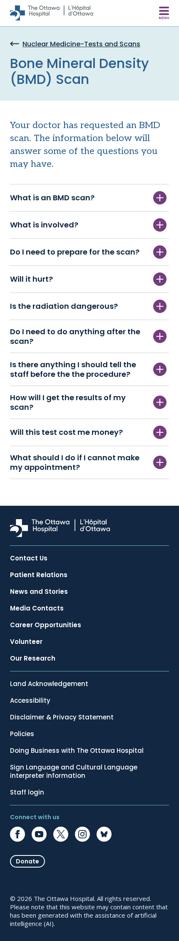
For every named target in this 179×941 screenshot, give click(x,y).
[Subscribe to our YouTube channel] (39, 834)
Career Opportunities (45, 625)
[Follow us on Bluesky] (104, 834)
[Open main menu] (164, 13)
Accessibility (30, 700)
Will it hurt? (31, 279)
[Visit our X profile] (60, 834)
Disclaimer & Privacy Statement (62, 717)
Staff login (27, 792)
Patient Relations (38, 575)
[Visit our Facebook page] (17, 834)
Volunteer (26, 642)
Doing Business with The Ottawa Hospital (77, 751)
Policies (22, 734)
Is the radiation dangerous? (64, 306)
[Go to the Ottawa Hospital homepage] (51, 12)
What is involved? (45, 224)
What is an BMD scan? (52, 197)
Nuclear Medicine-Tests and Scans (81, 44)
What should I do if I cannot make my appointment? (74, 462)
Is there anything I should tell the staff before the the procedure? (73, 369)
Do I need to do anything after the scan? (75, 336)
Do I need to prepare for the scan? (74, 252)
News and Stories (39, 592)
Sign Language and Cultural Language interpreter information (73, 771)
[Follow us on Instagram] (82, 834)
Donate (27, 861)
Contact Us (28, 558)
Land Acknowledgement (49, 684)
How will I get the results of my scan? (68, 402)
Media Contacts (37, 608)
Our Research (32, 658)
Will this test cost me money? (67, 432)
